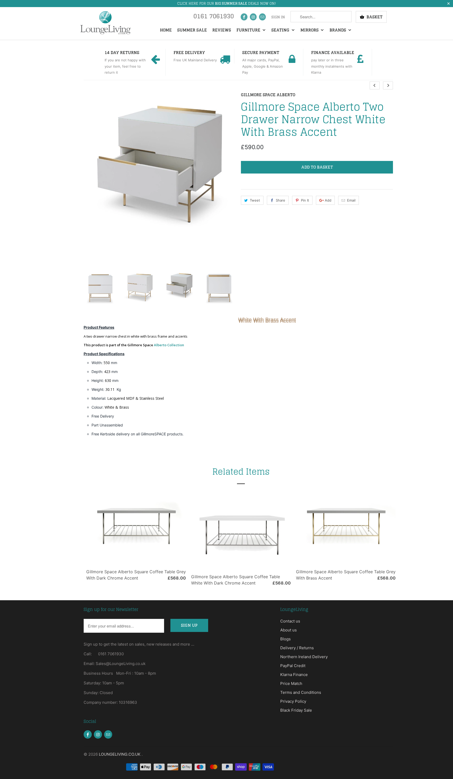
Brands (338, 30)
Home (166, 30)
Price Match (291, 683)
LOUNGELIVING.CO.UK (120, 754)
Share (280, 200)
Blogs (285, 638)
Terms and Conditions (300, 692)
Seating (280, 30)
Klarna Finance (294, 674)
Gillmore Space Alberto (268, 95)
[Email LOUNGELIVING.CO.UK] (262, 16)
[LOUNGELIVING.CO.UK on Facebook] (244, 16)
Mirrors (310, 30)
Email (351, 200)
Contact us (290, 621)
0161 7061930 (213, 17)
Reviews (221, 30)
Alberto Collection (169, 345)
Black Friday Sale (296, 710)
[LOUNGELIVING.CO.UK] (105, 22)
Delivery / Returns (297, 647)
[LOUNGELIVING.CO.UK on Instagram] (253, 16)
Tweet (255, 200)
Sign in (278, 17)
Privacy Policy (293, 701)
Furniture (248, 30)
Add (328, 200)
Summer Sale (192, 30)
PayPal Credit (292, 665)
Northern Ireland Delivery (304, 656)
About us (288, 629)
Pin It (305, 200)
